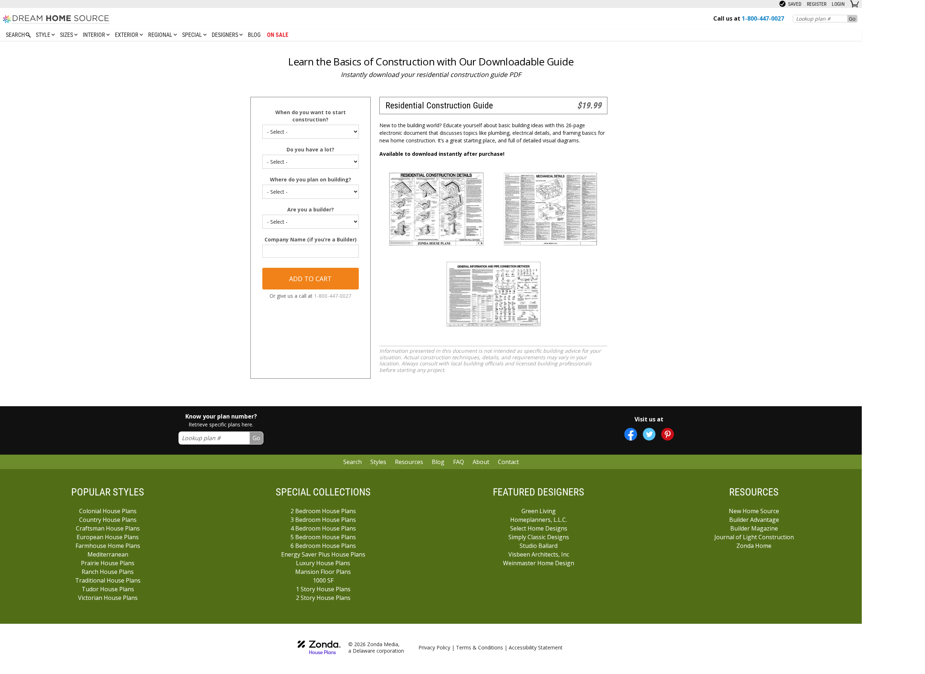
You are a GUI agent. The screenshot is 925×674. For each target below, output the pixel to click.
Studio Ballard (539, 546)
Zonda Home (753, 546)
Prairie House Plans (107, 563)
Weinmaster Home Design (538, 563)
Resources (409, 462)
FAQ (458, 462)
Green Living (538, 511)
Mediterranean (107, 554)
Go (852, 18)
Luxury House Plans (323, 563)
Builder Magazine (754, 528)
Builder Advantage (754, 520)
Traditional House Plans (108, 580)
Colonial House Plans (108, 511)
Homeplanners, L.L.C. (538, 520)
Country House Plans (108, 520)
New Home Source (754, 511)
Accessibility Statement (536, 647)
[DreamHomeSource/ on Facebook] (630, 434)
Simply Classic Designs (538, 537)
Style (44, 34)
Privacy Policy (434, 647)
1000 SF (323, 580)
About (481, 462)
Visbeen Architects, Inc (538, 554)
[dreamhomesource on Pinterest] (667, 434)
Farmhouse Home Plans (108, 546)
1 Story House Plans (323, 589)
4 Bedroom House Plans (323, 528)
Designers (226, 34)
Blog (254, 34)
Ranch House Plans (108, 572)
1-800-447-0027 (332, 295)
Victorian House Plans (108, 598)
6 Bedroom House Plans (323, 546)
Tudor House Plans (108, 589)
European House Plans (108, 537)
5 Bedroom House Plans (323, 537)
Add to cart (310, 278)
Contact (508, 462)
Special (192, 34)
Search (352, 462)
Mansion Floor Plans (323, 572)
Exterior (127, 34)
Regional (161, 34)
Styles (378, 462)
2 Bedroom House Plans (323, 511)
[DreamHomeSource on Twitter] (649, 434)
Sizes (67, 34)
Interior (95, 34)
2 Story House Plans (323, 598)
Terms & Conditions (479, 647)
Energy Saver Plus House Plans (323, 554)
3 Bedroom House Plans (323, 520)
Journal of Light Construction (754, 537)
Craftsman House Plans (108, 528)
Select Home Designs (538, 528)
